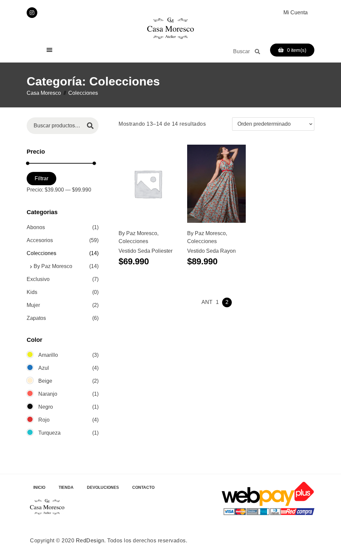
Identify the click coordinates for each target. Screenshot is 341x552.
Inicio (39, 487)
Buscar (90, 125)
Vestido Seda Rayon (211, 251)
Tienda (66, 487)
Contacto (143, 487)
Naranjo (47, 394)
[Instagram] (32, 12)
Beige (45, 381)
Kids (32, 292)
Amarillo (48, 355)
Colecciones (133, 241)
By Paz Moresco (138, 233)
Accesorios (40, 240)
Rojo (44, 420)
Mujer (33, 305)
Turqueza (49, 433)
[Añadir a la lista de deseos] (163, 188)
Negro (45, 407)
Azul (43, 368)
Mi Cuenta (295, 12)
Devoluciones (103, 487)
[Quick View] (150, 188)
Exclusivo (38, 279)
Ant (206, 302)
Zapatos (36, 318)
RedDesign (90, 540)
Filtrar (41, 178)
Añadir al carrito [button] (140, 188)
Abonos (36, 227)
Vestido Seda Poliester (145, 251)
